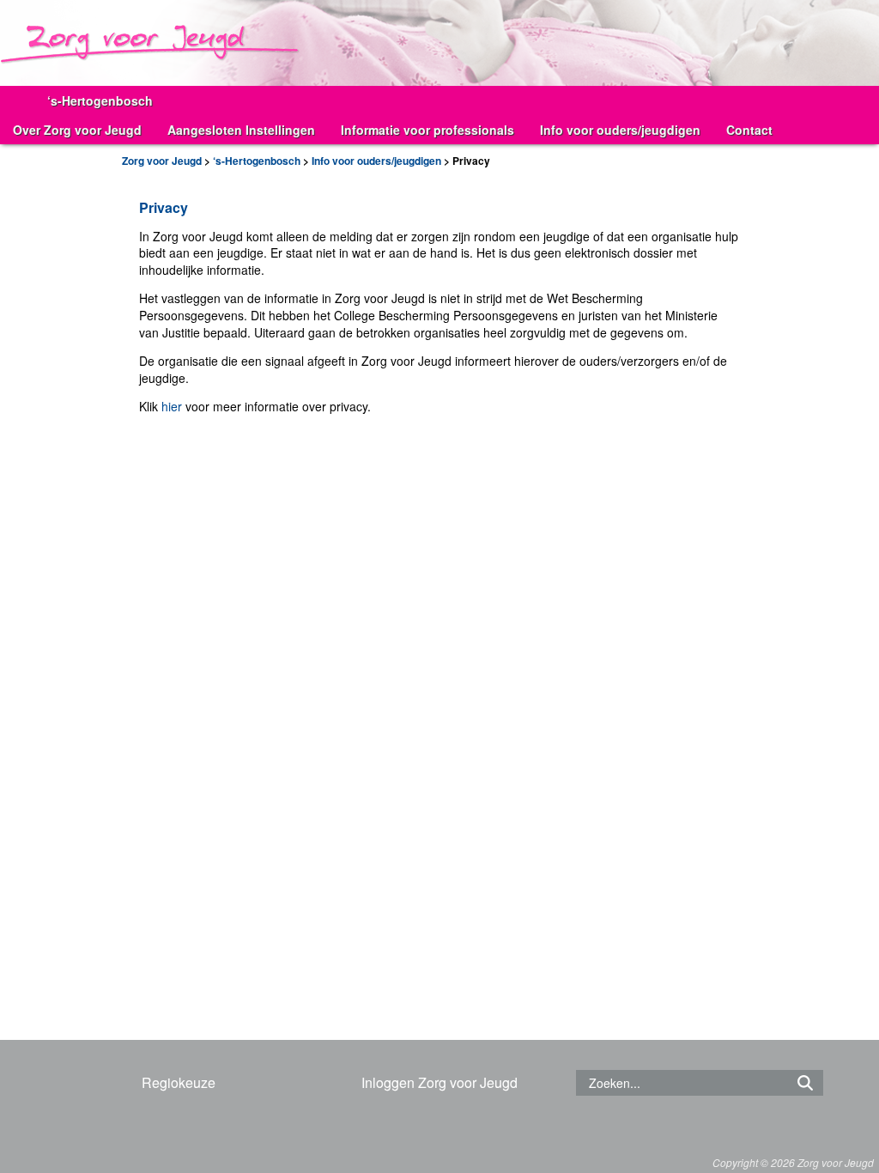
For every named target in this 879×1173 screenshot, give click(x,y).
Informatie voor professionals (427, 129)
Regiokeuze (178, 1082)
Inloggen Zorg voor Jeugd (439, 1082)
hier (171, 406)
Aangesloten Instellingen (241, 129)
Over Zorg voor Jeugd (77, 129)
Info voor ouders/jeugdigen (620, 129)
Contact (749, 129)
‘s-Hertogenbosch (100, 100)
